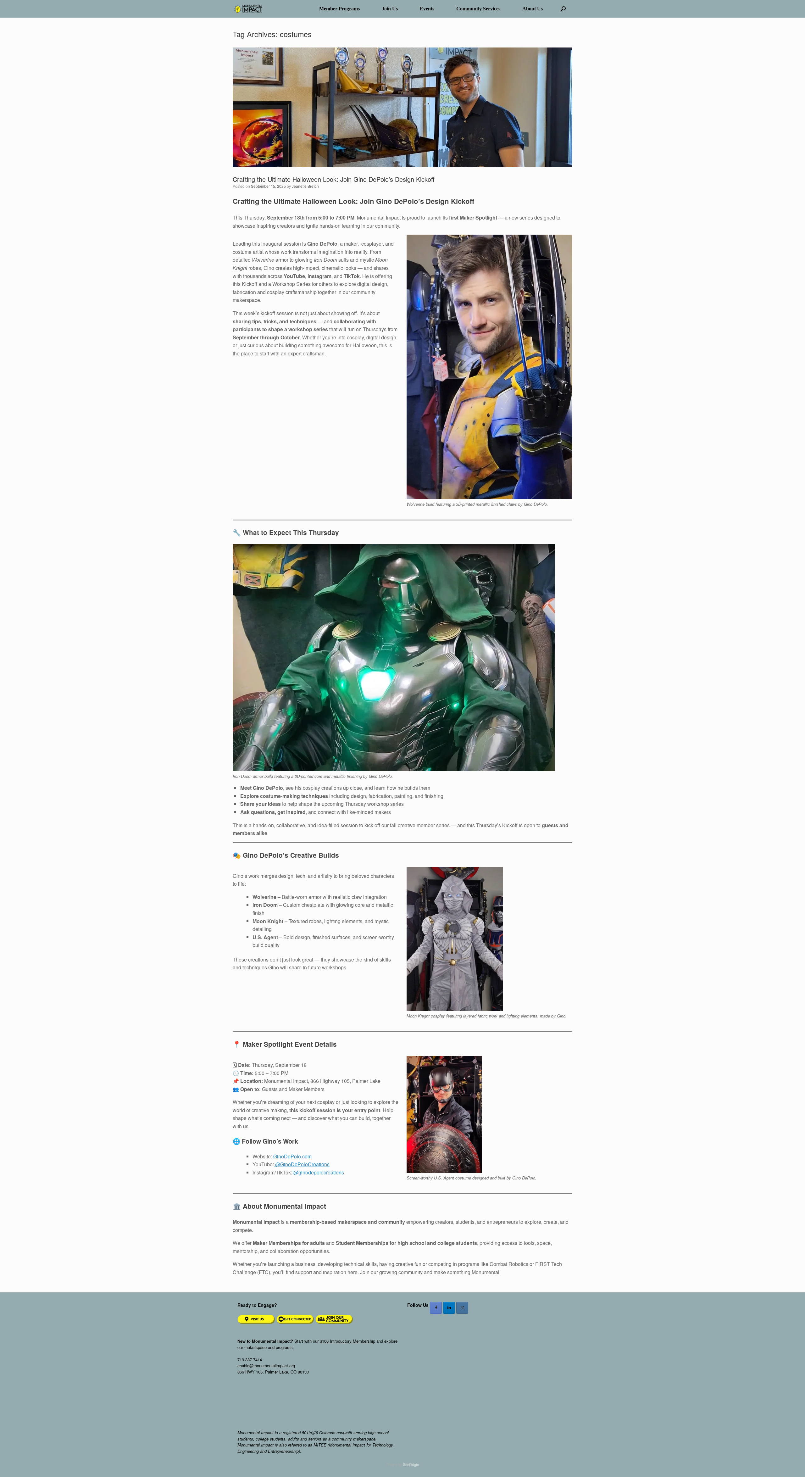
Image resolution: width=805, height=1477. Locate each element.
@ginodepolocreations (318, 1172)
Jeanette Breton (305, 186)
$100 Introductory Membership (347, 1341)
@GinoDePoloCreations (302, 1164)
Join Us (390, 8)
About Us (532, 8)
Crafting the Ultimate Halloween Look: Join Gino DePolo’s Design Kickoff (334, 179)
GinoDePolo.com (292, 1156)
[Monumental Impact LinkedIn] (449, 1308)
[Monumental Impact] (247, 9)
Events (427, 8)
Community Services (478, 8)
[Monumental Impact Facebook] (436, 1308)
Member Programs (339, 8)
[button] (563, 9)
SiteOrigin (411, 1464)
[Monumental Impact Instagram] (462, 1308)
